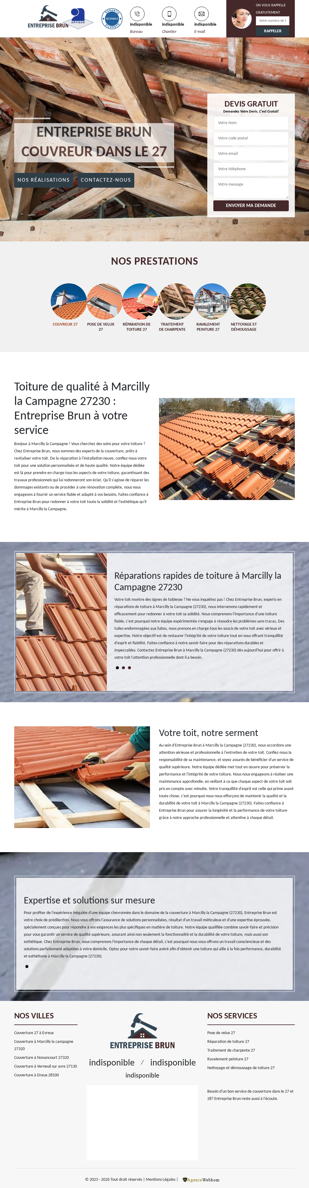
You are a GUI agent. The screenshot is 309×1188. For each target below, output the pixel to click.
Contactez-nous (106, 180)
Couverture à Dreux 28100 (36, 1075)
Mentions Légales (160, 1179)
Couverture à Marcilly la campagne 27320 (43, 1045)
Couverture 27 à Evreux (34, 1033)
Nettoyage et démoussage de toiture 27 (241, 1068)
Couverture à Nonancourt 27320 (41, 1058)
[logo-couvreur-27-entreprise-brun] (33, 15)
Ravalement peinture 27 (227, 1059)
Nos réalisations (44, 180)
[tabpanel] (199, 618)
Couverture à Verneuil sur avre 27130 (45, 1066)
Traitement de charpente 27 (231, 1050)
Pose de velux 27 (221, 1033)
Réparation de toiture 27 (228, 1042)
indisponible (141, 24)
